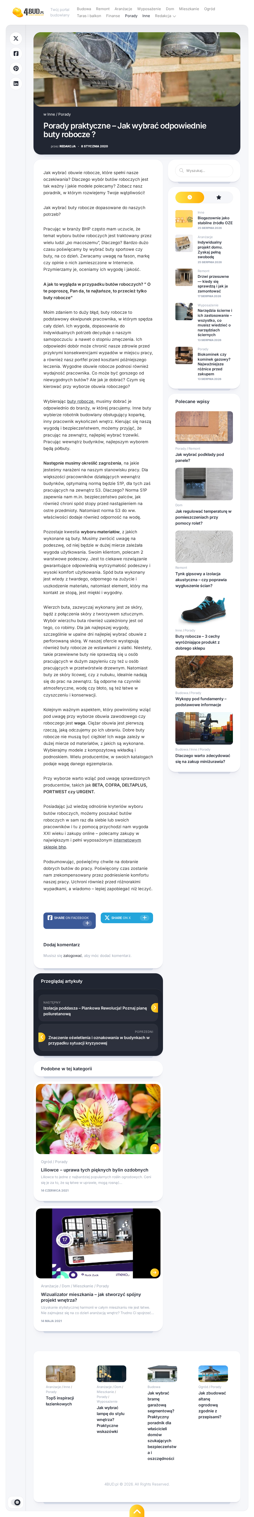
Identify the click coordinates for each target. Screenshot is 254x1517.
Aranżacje (123, 8)
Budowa (84, 8)
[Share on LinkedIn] (16, 83)
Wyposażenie (149, 8)
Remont (103, 8)
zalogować (72, 955)
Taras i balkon (89, 15)
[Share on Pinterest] (16, 68)
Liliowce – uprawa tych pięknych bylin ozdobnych (94, 1169)
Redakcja (163, 15)
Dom (170, 8)
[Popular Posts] (218, 197)
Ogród (209, 8)
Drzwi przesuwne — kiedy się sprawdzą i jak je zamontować (213, 283)
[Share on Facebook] (16, 53)
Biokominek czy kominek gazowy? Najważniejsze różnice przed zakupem (214, 364)
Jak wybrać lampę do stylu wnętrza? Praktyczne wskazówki (111, 1419)
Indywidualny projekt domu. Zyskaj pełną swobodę (210, 249)
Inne (146, 15)
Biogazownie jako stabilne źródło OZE (215, 220)
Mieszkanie (189, 8)
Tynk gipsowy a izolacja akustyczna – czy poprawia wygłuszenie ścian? (201, 579)
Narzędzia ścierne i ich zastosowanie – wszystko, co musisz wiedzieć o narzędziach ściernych (215, 322)
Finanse (113, 15)
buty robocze (80, 401)
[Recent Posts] (189, 197)
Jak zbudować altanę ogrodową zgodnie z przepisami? (212, 1405)
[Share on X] (16, 38)
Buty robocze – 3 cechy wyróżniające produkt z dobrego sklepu (197, 642)
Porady (131, 15)
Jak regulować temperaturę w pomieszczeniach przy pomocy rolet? (203, 517)
